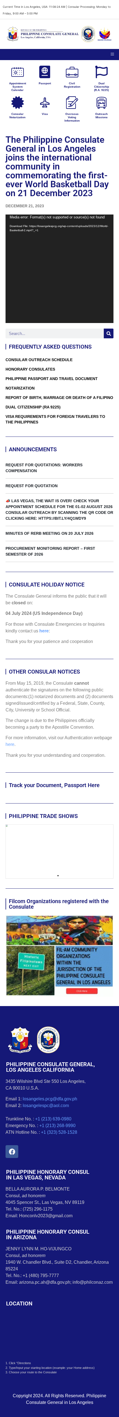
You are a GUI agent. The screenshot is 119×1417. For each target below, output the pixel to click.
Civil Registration (72, 85)
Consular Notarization (17, 115)
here (44, 631)
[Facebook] (12, 1151)
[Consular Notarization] (17, 102)
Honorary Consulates (30, 369)
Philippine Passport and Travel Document (52, 378)
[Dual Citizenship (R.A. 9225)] (101, 72)
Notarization (20, 388)
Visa (45, 113)
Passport (45, 83)
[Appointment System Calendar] (17, 72)
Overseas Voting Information (72, 117)
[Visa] (44, 102)
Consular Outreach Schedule (39, 360)
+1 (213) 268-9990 (57, 1125)
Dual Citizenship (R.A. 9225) (101, 87)
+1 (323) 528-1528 (59, 1132)
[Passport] (44, 72)
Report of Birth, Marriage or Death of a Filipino (59, 397)
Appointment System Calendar (17, 87)
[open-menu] (112, 54)
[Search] (108, 333)
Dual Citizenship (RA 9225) (33, 407)
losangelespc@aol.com (46, 1105)
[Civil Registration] (72, 72)
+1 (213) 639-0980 (53, 1119)
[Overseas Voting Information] (72, 102)
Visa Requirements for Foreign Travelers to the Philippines (55, 419)
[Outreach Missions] (101, 102)
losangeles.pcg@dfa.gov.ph (50, 1098)
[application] (59, 269)
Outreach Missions (101, 115)
